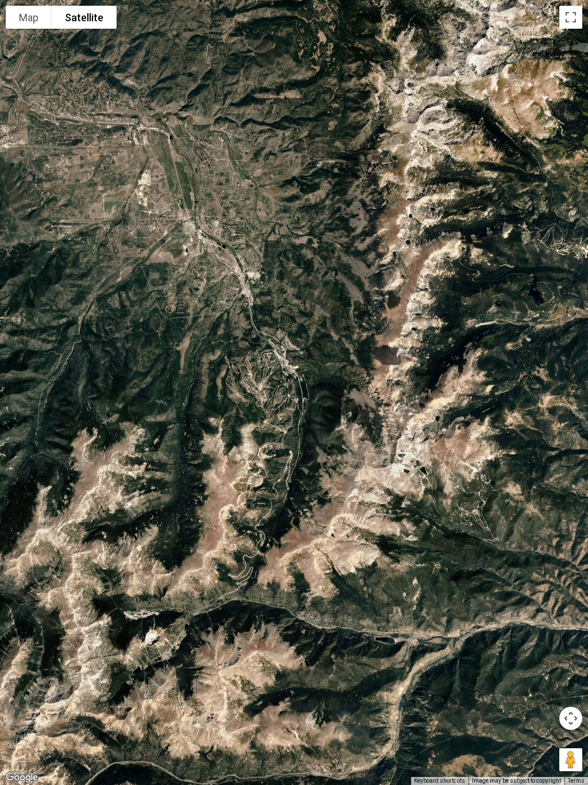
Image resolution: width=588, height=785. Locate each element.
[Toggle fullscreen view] (570, 17)
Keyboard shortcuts (439, 781)
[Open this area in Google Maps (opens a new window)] (22, 777)
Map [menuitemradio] (28, 17)
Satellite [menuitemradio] (84, 17)
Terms (576, 781)
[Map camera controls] (570, 718)
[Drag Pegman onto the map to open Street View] (570, 759)
